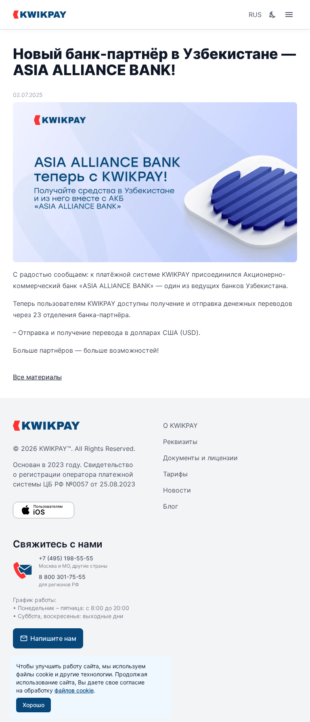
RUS (255, 15)
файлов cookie (74, 690)
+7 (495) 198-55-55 (66, 558)
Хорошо (33, 704)
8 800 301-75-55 (62, 576)
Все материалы (37, 377)
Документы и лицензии (200, 458)
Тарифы (175, 474)
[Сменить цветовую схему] (273, 14)
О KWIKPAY (180, 425)
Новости (177, 490)
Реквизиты (180, 442)
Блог (170, 506)
